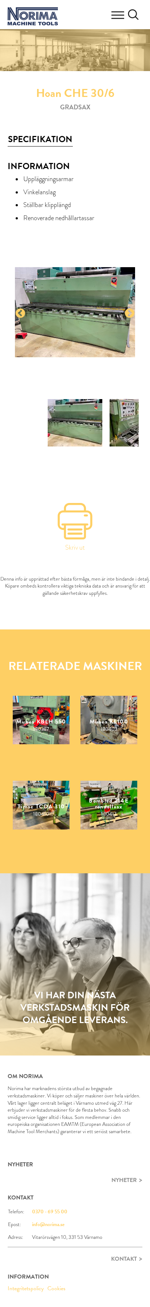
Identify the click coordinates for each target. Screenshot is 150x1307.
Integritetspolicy (26, 1288)
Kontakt (124, 1259)
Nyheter (124, 1180)
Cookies (56, 1288)
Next (129, 313)
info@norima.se (48, 1224)
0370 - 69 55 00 (49, 1212)
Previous (20, 313)
